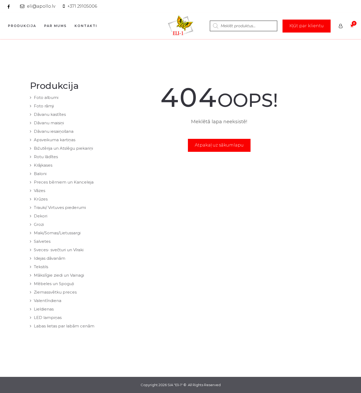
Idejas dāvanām (49, 258)
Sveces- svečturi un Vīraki (59, 249)
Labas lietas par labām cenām (64, 325)
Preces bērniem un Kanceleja (64, 182)
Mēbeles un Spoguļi (54, 283)
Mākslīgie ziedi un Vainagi (59, 275)
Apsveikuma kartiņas (54, 139)
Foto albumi (46, 97)
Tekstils (41, 266)
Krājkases (43, 165)
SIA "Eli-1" (175, 385)
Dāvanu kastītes (50, 114)
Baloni (40, 173)
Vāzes (39, 190)
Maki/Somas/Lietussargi (57, 232)
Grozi (39, 224)
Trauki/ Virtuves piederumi (60, 207)
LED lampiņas (48, 317)
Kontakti (86, 26)
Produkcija (22, 26)
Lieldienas (44, 309)
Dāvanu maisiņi (49, 122)
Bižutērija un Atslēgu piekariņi (63, 148)
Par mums (55, 26)
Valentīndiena (47, 300)
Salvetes (42, 241)
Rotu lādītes (46, 156)
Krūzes (41, 199)
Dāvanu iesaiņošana (53, 131)
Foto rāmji (44, 105)
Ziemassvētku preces (55, 292)
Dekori (40, 215)
